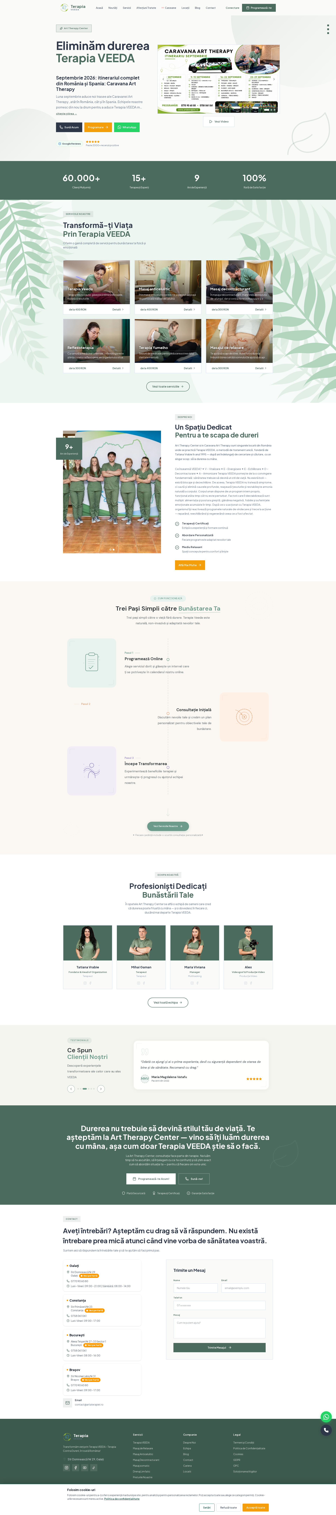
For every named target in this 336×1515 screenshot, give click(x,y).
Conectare (232, 7)
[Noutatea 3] (273, 113)
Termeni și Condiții (243, 1448)
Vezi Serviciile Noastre (165, 831)
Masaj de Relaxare (143, 1453)
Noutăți (112, 7)
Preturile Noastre (142, 1482)
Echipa (187, 1453)
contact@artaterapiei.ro (89, 1410)
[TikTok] (93, 1473)
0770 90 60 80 (79, 1286)
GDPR (236, 1465)
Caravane (170, 7)
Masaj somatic (141, 1471)
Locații (185, 7)
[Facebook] (75, 1473)
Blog (197, 7)
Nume (176, 1286)
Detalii (117, 315)
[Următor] (274, 82)
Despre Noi (189, 1448)
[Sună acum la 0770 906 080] (326, 1430)
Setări (207, 1507)
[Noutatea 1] (265, 113)
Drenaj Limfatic (141, 1477)
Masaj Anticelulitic (143, 1459)
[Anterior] (163, 82)
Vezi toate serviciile (165, 392)
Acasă (99, 7)
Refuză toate (228, 1507)
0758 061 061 (79, 1321)
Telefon (177, 1303)
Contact (211, 7)
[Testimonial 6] (94, 1094)
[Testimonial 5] (91, 1094)
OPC (236, 1471)
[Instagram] (66, 1473)
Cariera (187, 1471)
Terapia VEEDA (141, 1448)
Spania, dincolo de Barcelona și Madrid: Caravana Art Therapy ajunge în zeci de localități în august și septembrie (97, 86)
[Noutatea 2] (268, 113)
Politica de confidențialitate (121, 1498)
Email (224, 1286)
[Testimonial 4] (87, 1094)
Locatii (187, 1477)
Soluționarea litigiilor (245, 1477)
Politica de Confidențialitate (249, 1453)
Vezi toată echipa (166, 1008)
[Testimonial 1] (78, 1094)
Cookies (238, 1459)
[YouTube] (84, 1473)
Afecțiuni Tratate (146, 7)
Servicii (127, 7)
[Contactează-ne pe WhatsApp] (326, 1416)
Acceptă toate (255, 1507)
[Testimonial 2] (81, 1094)
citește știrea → (66, 119)
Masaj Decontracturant (146, 1465)
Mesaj (176, 1320)
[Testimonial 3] (83, 1094)
